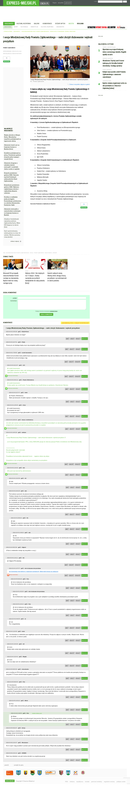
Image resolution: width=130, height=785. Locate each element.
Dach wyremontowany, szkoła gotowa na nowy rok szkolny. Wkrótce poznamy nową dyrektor (12, 234)
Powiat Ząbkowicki (39, 252)
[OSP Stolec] (74, 774)
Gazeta (71, 23)
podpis (15, 298)
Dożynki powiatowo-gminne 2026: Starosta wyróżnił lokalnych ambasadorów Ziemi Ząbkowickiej (11, 177)
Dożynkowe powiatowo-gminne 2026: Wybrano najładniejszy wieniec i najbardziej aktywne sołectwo (12, 189)
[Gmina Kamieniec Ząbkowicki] (38, 774)
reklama (72, 781)
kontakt (87, 781)
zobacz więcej (14, 241)
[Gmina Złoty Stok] (59, 774)
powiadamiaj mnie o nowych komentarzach (75, 323)
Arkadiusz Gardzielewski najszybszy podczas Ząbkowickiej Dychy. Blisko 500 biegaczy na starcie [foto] (12, 223)
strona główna (8, 31)
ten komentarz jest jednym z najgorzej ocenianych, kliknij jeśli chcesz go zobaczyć (33, 571)
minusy (78, 338)
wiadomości (17, 31)
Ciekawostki (60, 27)
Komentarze (47, 23)
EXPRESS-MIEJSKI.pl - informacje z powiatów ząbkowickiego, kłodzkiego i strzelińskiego (21, 3)
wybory (55, 252)
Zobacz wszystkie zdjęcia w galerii (79, 84)
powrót (7, 765)
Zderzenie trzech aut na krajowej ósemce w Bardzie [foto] (11, 147)
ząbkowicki (68, 3)
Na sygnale (24, 27)
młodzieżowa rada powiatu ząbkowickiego (17, 252)
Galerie (36, 23)
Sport (16, 27)
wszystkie (60, 3)
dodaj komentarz (46, 314)
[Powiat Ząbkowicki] (8, 774)
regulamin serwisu (109, 781)
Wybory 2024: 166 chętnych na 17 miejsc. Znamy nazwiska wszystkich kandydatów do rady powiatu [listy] (35, 278)
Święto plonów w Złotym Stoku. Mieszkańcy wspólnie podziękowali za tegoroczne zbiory (12, 138)
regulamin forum (53, 311)
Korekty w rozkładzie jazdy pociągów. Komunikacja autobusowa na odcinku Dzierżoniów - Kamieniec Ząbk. (12, 201)
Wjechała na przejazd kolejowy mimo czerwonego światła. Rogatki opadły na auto (114, 52)
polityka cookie (121, 781)
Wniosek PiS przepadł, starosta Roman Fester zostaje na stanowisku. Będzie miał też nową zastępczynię (11, 278)
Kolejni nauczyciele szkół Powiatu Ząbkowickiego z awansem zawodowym (114, 74)
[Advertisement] (12, 98)
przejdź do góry (18, 765)
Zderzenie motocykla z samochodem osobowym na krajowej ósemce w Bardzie (12, 212)
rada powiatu (48, 252)
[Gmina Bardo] (24, 774)
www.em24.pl (45, 3)
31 (6, 58)
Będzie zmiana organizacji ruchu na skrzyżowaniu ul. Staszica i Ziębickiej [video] (114, 85)
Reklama (80, 23)
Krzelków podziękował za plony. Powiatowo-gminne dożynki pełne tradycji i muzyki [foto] (12, 156)
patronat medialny (96, 781)
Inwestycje (34, 27)
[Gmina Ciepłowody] (31, 774)
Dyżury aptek (60, 23)
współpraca (79, 781)
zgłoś (67, 338)
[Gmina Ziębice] (66, 774)
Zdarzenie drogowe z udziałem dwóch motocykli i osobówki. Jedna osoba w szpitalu (12, 166)
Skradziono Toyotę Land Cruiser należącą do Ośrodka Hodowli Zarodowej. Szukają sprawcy (113, 63)
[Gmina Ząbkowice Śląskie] (17, 774)
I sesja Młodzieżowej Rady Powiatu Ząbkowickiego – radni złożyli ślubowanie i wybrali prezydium (48, 31)
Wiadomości (9, 23)
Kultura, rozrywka (24, 23)
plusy (72, 338)
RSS (66, 781)
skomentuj (85, 338)
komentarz (13, 300)
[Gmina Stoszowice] (49, 774)
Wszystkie (8, 27)
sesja (31, 252)
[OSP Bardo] (81, 774)
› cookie (95, 1)
